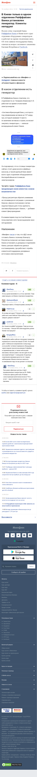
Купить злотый (6, 660)
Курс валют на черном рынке (10, 653)
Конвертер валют (7, 605)
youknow (10, 322)
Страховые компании (8, 702)
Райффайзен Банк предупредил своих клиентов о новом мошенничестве (18, 188)
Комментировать (23, 271)
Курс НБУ (4, 590)
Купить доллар (6, 655)
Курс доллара (6, 585)
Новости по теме (18, 434)
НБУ (25, 235)
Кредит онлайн (6, 607)
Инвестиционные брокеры (9, 595)
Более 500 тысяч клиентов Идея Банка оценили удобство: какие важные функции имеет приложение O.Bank (17, 443)
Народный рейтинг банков (9, 610)
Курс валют (5, 582)
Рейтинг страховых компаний (10, 697)
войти (4, 393)
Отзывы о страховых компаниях (11, 695)
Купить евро (5, 658)
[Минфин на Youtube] (30, 535)
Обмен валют (6, 648)
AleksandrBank (12, 300)
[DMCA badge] (18, 765)
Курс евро (4, 587)
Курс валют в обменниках (9, 650)
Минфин (13, 263)
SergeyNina (11, 335)
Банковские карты (7, 592)
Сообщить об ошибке (18, 572)
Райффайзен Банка (9, 33)
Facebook (23, 47)
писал (12, 235)
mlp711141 (10, 309)
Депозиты (4, 600)
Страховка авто (6, 700)
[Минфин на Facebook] (7, 535)
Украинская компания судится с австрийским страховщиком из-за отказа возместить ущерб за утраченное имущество (18, 451)
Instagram (6, 80)
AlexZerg (10, 289)
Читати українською (26, 9)
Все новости (7, 517)
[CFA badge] (27, 710)
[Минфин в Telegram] (13, 535)
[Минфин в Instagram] (24, 535)
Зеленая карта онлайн (8, 692)
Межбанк (4, 597)
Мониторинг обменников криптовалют (13, 612)
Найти (31, 566)
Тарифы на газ (6, 602)
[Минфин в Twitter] (18, 535)
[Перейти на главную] (6, 2)
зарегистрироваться (17, 393)
